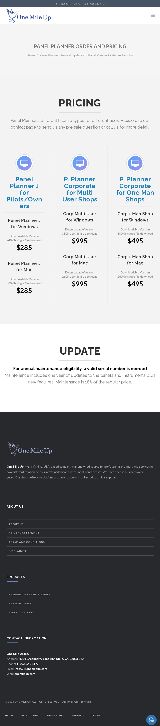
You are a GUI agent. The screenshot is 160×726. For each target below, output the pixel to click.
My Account (30, 715)
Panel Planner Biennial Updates (62, 55)
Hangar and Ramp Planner (30, 594)
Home (30, 55)
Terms (96, 715)
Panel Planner (20, 603)
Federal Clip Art (22, 612)
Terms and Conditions (27, 542)
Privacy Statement (24, 533)
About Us (16, 524)
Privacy (77, 715)
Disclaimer (17, 551)
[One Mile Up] (80, 15)
